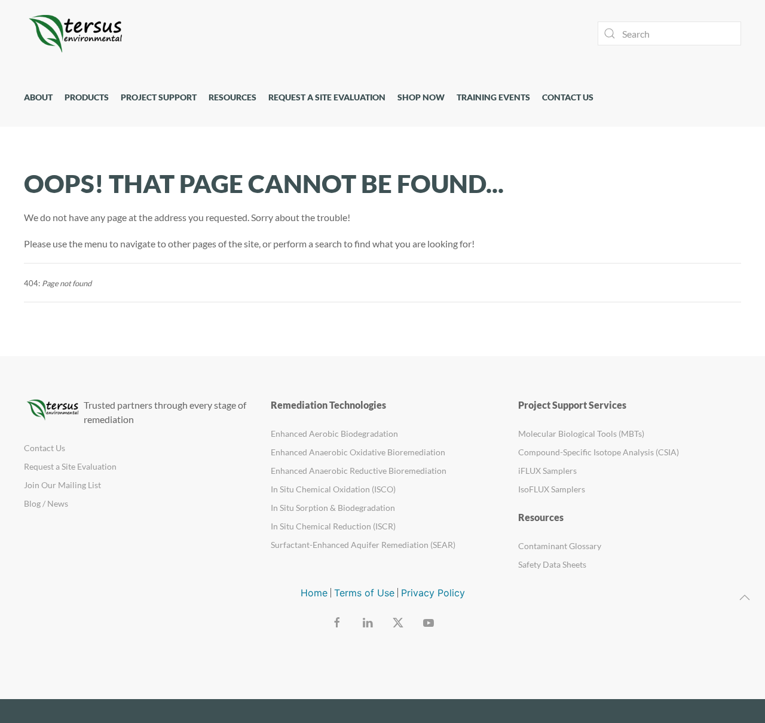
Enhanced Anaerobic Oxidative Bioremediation (358, 452)
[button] (744, 597)
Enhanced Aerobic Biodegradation (334, 433)
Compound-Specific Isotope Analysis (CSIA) (598, 452)
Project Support (159, 97)
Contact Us (567, 97)
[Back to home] (77, 33)
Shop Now (421, 97)
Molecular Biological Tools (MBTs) (581, 433)
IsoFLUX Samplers (551, 489)
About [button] (38, 97)
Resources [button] (232, 97)
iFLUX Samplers (547, 470)
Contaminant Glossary (559, 546)
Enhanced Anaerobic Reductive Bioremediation (358, 470)
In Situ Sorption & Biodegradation (333, 508)
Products (87, 97)
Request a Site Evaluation (326, 97)
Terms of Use (364, 593)
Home (314, 593)
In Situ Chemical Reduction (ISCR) (333, 526)
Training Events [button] (493, 97)
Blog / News (46, 503)
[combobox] (669, 33)
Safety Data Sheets (552, 564)
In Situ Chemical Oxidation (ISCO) (333, 489)
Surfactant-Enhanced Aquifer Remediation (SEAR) (363, 545)
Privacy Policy (433, 593)
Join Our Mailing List (62, 485)
